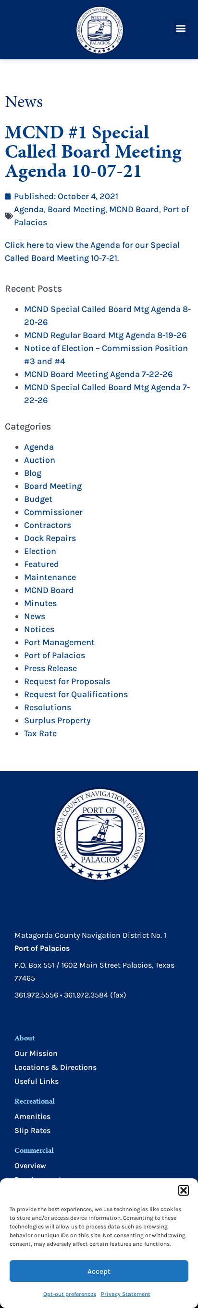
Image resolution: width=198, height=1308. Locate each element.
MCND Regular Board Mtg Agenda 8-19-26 (105, 335)
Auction (39, 460)
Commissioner (53, 512)
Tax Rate (40, 733)
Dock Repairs (50, 538)
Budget (38, 499)
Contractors (47, 525)
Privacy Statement (125, 1294)
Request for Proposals (67, 681)
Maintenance (50, 577)
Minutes (40, 603)
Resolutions (47, 707)
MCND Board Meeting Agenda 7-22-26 (98, 374)
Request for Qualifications (76, 694)
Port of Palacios (54, 655)
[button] (183, 1190)
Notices (39, 629)
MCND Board (134, 209)
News (34, 616)
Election (40, 551)
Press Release (50, 668)
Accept (99, 1271)
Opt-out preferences (69, 1294)
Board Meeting (76, 209)
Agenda (29, 209)
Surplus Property (57, 720)
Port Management (59, 642)
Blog (32, 473)
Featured (41, 564)
